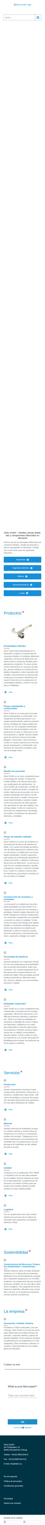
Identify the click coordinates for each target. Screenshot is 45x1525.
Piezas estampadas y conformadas (14, 707)
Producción (10, 1084)
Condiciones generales (13, 1486)
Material (8, 1123)
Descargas (8, 1499)
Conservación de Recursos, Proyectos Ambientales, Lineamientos (22, 1265)
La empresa (14, 1311)
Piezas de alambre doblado (17, 837)
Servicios (12, 1073)
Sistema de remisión (12, 1503)
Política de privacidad (13, 1481)
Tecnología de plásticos (16, 957)
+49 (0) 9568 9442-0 (19, 1455)
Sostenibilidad (16, 1252)
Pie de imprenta (10, 1477)
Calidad (8, 1168)
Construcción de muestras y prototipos (18, 898)
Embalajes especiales (15, 1004)
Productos (12, 613)
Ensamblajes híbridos (15, 646)
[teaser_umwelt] (5, 1260)
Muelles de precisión (14, 771)
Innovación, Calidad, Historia (18, 1323)
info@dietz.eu (16, 1464)
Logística (8, 1209)
